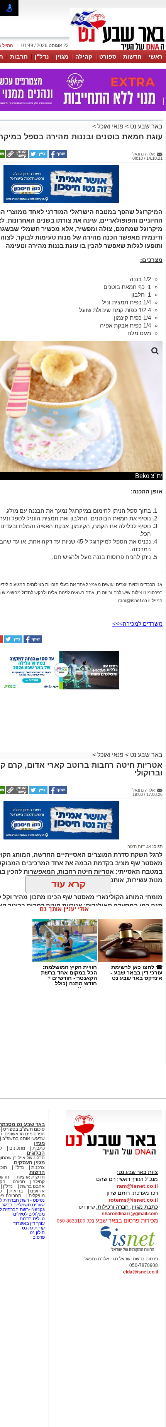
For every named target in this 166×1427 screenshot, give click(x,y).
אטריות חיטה (139, 846)
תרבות (19, 56)
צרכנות (38, 1167)
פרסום (38, 1237)
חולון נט (37, 1232)
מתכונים (17, 1148)
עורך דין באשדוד (29, 1223)
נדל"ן (42, 56)
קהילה (83, 56)
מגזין (62, 56)
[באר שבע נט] (114, 1155)
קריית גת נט (33, 1228)
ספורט (107, 56)
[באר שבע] (118, 49)
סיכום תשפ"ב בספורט (24, 1129)
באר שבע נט (146, 126)
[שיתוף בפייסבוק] (57, 156)
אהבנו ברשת (32, 1186)
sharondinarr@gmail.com (130, 1213)
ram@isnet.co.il (137, 1186)
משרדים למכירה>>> (137, 623)
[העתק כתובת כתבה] (16, 156)
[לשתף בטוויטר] (37, 156)
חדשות (132, 56)
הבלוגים (36, 1153)
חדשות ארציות (31, 1177)
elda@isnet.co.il (140, 1272)
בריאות (16, 1191)
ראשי (156, 56)
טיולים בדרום (32, 1218)
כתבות (38, 1148)
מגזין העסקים (29, 1162)
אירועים (37, 1191)
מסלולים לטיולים (29, 1214)
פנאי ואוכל (110, 126)
